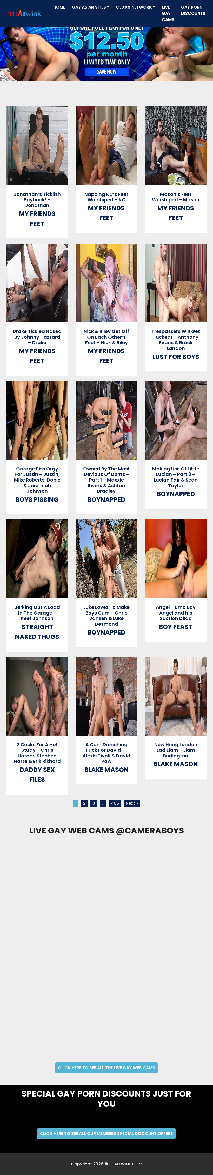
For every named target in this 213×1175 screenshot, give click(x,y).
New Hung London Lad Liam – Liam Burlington (175, 750)
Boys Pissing (37, 499)
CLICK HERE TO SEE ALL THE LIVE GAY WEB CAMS (106, 1068)
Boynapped (106, 499)
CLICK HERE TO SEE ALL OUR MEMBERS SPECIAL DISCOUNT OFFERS (106, 1134)
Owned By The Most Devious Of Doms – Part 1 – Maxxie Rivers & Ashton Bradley (106, 479)
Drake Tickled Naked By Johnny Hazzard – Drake (37, 337)
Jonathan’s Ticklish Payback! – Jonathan (37, 200)
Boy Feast (175, 627)
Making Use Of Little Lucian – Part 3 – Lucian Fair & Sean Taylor (175, 477)
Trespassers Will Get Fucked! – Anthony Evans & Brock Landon (175, 339)
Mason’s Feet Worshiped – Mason (175, 197)
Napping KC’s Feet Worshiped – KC (106, 197)
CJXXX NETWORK (134, 7)
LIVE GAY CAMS (168, 13)
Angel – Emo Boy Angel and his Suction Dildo (176, 613)
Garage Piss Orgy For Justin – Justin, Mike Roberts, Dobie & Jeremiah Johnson (37, 479)
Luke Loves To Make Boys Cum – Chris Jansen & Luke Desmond (106, 615)
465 (115, 803)
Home (60, 7)
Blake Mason (106, 769)
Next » (132, 803)
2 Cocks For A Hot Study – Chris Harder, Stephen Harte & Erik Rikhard (37, 753)
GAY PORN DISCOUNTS (193, 10)
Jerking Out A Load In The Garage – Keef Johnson (37, 613)
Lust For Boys (175, 356)
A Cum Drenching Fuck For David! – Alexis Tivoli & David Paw (106, 753)
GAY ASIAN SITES (89, 7)
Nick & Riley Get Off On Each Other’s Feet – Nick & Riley (106, 337)
